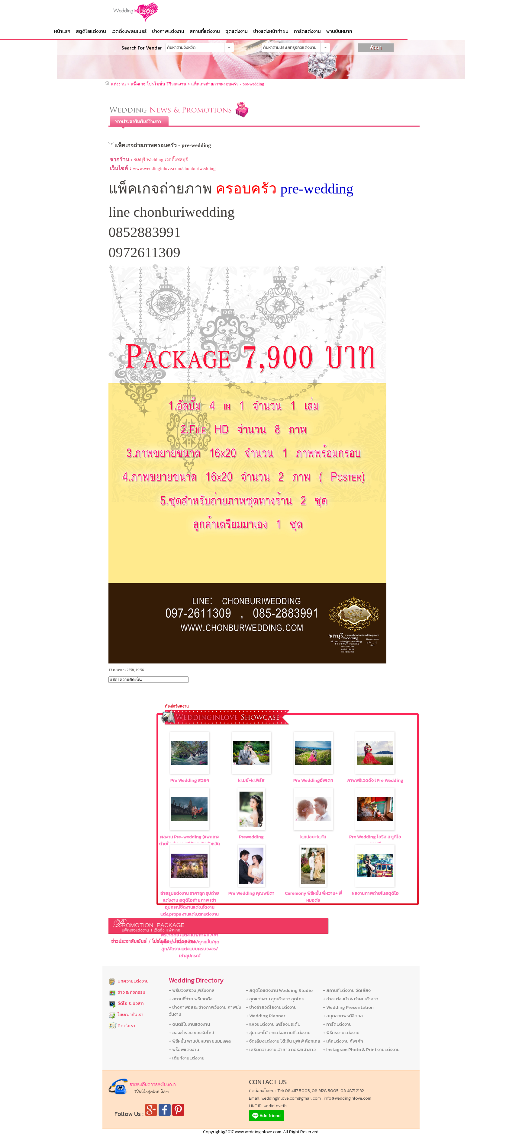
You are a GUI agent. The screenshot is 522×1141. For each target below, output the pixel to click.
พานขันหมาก (339, 31)
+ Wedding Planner (265, 1015)
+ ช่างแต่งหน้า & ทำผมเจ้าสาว (350, 998)
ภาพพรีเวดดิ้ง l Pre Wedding (375, 780)
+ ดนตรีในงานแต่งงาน (189, 1024)
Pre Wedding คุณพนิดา (251, 893)
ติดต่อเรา (126, 1025)
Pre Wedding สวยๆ (189, 780)
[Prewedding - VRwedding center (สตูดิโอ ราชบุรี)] (251, 825)
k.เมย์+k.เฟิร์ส (251, 780)
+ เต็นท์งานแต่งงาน (187, 1057)
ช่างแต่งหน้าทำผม (270, 31)
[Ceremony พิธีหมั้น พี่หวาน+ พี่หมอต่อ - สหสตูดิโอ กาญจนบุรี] (313, 882)
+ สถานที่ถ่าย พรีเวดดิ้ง (190, 998)
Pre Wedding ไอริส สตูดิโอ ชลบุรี (375, 840)
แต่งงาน (118, 84)
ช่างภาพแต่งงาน (168, 31)
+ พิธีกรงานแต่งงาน (341, 1032)
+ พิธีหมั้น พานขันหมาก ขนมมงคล (200, 1040)
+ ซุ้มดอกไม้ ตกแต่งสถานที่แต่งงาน (278, 1032)
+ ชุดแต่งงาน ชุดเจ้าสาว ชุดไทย (275, 998)
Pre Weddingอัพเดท (313, 780)
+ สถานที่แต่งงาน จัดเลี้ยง (347, 990)
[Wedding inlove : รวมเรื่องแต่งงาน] (147, 12)
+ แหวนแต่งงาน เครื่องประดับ (273, 1024)
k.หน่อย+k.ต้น (313, 836)
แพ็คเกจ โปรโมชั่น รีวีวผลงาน (158, 84)
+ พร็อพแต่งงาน (184, 1049)
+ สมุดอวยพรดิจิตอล (343, 1015)
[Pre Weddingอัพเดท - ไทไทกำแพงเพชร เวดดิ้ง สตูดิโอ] (313, 763)
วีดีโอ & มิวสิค (131, 1003)
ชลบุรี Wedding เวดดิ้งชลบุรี (161, 159)
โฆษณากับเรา (130, 1014)
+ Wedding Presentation (348, 1007)
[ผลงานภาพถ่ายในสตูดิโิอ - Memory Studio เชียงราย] (375, 875)
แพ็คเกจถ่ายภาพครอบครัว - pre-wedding (227, 84)
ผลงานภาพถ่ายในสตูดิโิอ (375, 893)
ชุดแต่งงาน (236, 31)
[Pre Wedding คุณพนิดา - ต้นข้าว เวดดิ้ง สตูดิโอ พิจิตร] (251, 882)
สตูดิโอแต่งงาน (91, 31)
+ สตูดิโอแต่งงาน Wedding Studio (279, 990)
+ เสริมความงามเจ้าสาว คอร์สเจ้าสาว (281, 1049)
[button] (229, 47)
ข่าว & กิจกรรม (131, 992)
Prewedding (251, 836)
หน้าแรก (62, 31)
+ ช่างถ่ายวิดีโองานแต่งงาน (271, 1007)
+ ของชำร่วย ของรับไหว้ (191, 1032)
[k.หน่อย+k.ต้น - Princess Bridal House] (313, 819)
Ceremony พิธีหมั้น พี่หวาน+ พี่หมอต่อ (313, 896)
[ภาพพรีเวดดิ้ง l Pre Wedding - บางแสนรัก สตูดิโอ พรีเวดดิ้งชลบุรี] (375, 763)
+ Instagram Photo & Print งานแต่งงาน (361, 1049)
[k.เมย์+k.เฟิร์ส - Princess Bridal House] (251, 763)
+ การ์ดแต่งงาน (337, 1024)
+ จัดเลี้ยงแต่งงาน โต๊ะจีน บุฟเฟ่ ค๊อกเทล (283, 1040)
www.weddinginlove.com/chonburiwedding (174, 168)
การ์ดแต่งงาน (307, 31)
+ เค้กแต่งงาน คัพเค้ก (343, 1040)
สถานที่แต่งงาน (205, 31)
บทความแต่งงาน (133, 980)
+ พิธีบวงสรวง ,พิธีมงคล (191, 990)
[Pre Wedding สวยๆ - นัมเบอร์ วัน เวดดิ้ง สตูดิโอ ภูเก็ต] (189, 763)
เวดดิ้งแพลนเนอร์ (129, 31)
